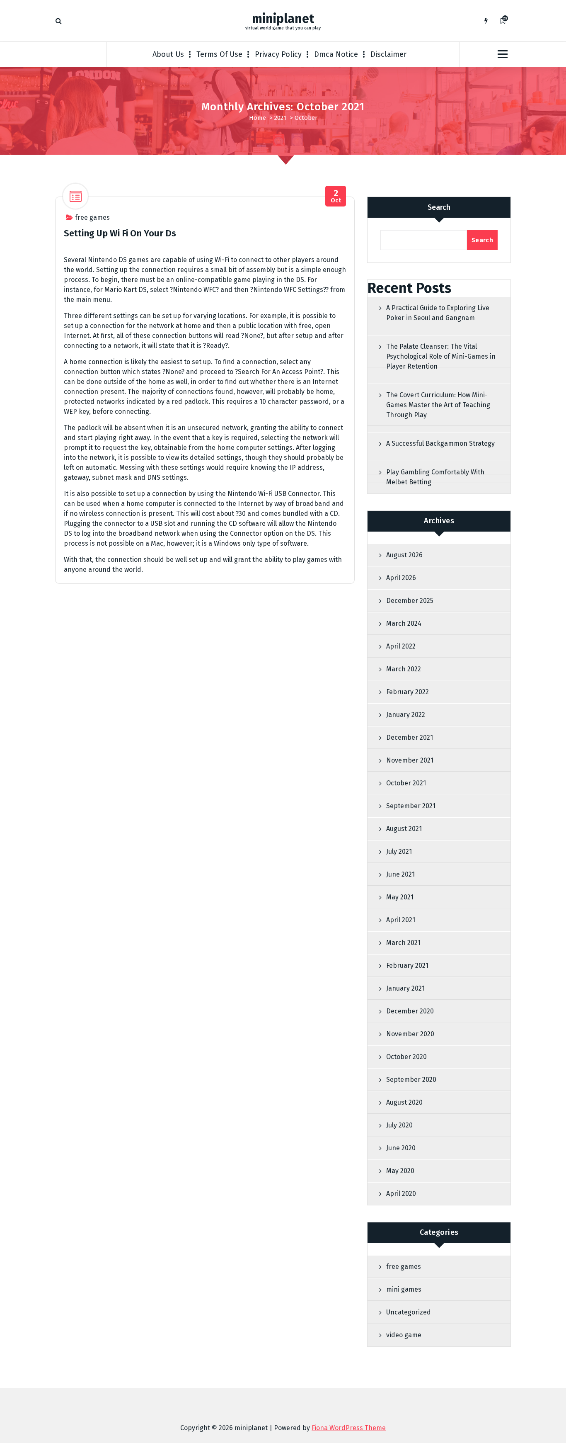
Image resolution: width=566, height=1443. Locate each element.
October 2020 (406, 1057)
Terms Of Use (219, 54)
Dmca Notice (336, 54)
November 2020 (410, 1034)
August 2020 (404, 1102)
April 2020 (401, 1194)
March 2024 (403, 623)
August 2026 (404, 555)
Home (257, 117)
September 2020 (411, 1079)
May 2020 (400, 1171)
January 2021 (405, 988)
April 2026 (401, 578)
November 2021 (409, 760)
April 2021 (400, 920)
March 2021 (403, 943)
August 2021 (404, 829)
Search (439, 207)
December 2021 (409, 737)
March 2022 (403, 669)
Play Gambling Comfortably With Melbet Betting (435, 477)
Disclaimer (388, 54)
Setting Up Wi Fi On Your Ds (120, 233)
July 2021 (399, 851)
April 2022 (401, 646)
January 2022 (405, 715)
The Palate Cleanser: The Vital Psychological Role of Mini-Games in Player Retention (441, 356)
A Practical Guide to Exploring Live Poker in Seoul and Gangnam (437, 313)
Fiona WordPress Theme (349, 1428)
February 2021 (407, 965)
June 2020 (401, 1148)
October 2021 (406, 783)
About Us (168, 54)
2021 (280, 117)
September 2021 (410, 806)
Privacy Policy (278, 54)
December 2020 (410, 1011)
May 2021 (400, 897)
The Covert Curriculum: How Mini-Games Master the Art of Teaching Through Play (438, 405)
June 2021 (400, 874)
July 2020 (399, 1125)
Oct (336, 196)
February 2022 (407, 692)
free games (92, 217)
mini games (403, 1289)
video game (403, 1335)
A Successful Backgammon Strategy (440, 443)
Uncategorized (408, 1312)
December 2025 (409, 601)
